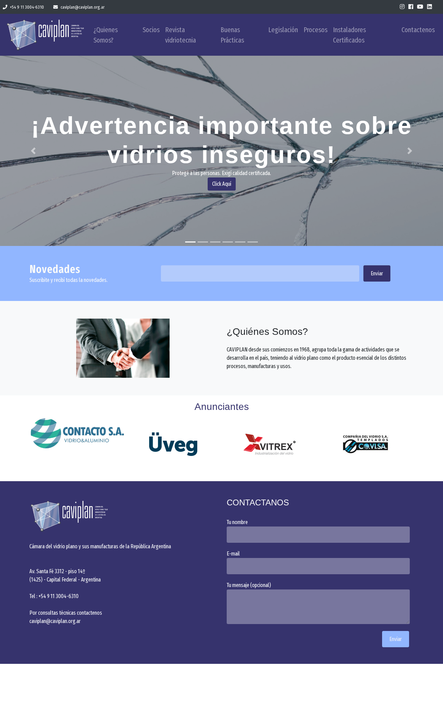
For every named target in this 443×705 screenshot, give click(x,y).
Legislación (283, 30)
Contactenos (418, 30)
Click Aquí (221, 184)
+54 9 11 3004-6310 (27, 7)
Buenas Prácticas (232, 35)
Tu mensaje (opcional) (249, 585)
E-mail (233, 553)
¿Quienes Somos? (105, 35)
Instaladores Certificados (349, 35)
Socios (151, 30)
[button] (33, 151)
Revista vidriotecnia (180, 35)
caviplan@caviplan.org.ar (83, 7)
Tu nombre (237, 522)
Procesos (315, 30)
